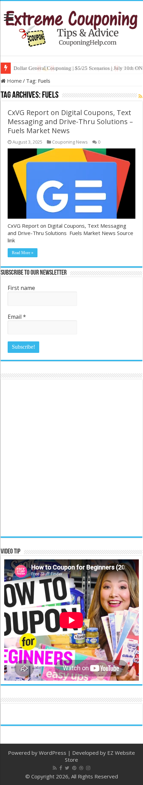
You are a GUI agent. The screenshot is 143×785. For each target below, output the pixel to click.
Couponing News (70, 142)
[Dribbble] (81, 768)
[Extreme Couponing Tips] (71, 27)
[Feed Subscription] (140, 96)
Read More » (22, 252)
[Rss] (54, 768)
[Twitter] (67, 768)
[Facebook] (61, 768)
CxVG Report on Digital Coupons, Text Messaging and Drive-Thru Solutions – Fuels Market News (70, 121)
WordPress (52, 752)
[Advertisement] (71, 457)
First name (21, 288)
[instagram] (88, 768)
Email (17, 317)
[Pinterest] (74, 768)
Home (14, 80)
